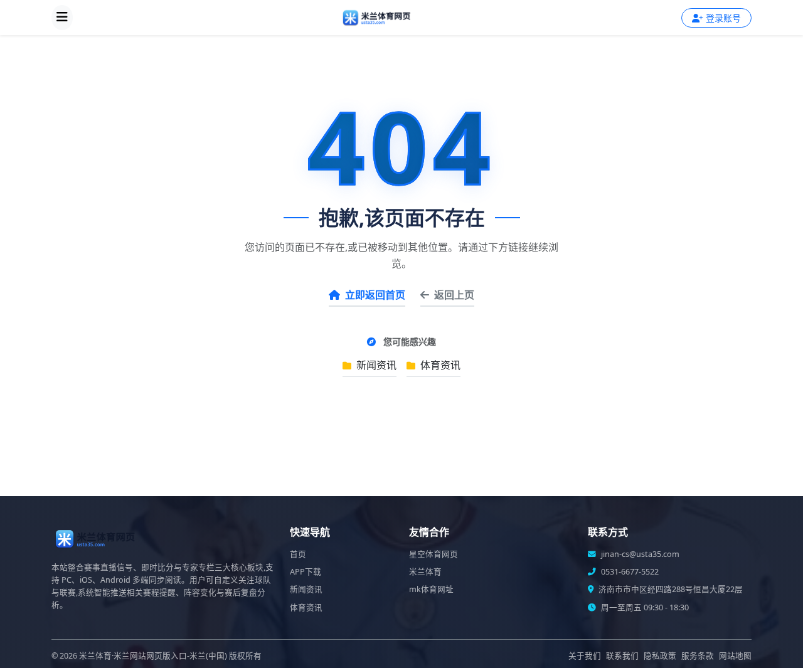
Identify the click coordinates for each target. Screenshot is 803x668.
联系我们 (622, 655)
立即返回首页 (375, 295)
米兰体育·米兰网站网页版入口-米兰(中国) (153, 655)
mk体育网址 (431, 589)
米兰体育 (425, 571)
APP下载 (305, 571)
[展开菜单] (62, 17)
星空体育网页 (433, 554)
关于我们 (584, 655)
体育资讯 (439, 365)
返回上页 (454, 295)
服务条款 (697, 655)
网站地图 (735, 655)
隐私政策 (660, 655)
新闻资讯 (375, 365)
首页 (298, 554)
